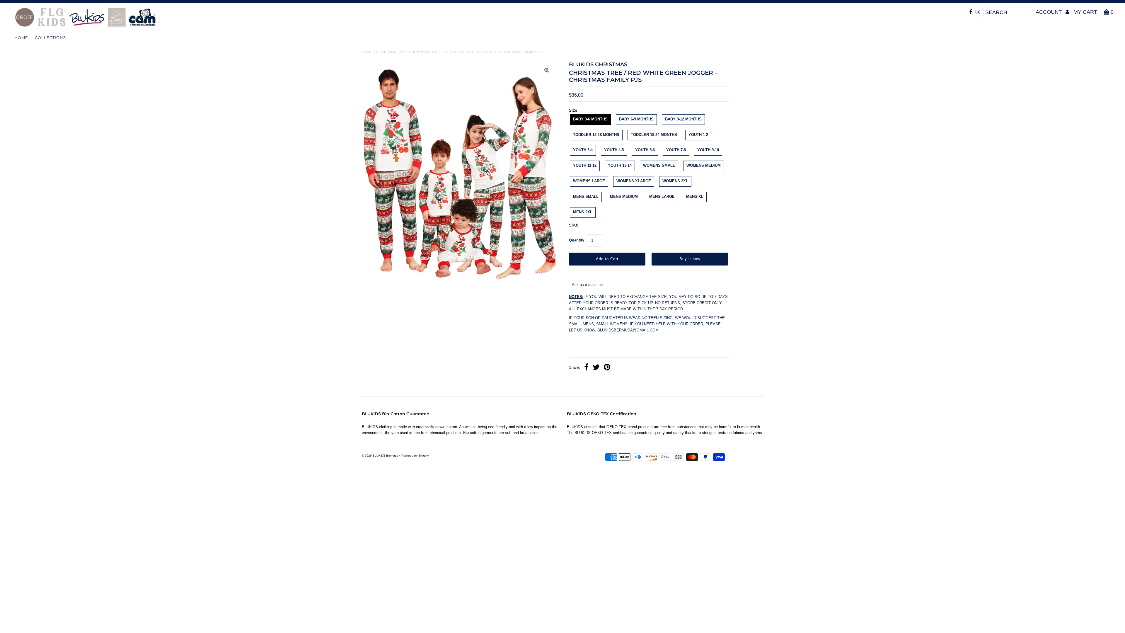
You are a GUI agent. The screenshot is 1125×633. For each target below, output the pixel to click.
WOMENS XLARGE (633, 181)
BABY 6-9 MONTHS (636, 119)
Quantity (576, 240)
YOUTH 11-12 (584, 165)
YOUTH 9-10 (708, 150)
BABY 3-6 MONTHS (590, 119)
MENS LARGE (662, 196)
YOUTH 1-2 (698, 134)
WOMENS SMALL (659, 165)
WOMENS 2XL (675, 181)
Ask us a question (587, 285)
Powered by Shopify (415, 455)
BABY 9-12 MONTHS (683, 119)
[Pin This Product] (607, 367)
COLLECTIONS (50, 37)
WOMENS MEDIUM (703, 165)
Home (21, 37)
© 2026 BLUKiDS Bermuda (380, 455)
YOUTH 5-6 (645, 150)
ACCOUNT (1049, 12)
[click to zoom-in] (546, 70)
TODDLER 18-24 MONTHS (654, 134)
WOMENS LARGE (589, 181)
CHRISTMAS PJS (390, 52)
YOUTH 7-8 (676, 150)
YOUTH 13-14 (620, 165)
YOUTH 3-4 (583, 150)
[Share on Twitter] (596, 367)
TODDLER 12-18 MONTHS (596, 134)
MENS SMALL (586, 196)
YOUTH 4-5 (614, 150)
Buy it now (689, 259)
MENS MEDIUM (624, 196)
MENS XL (694, 196)
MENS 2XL (582, 212)
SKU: (573, 225)
